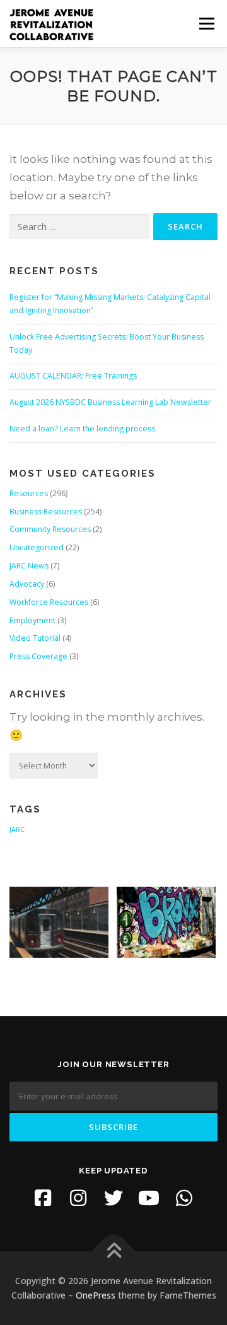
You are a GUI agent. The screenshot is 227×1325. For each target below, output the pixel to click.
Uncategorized (36, 547)
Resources (28, 493)
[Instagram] (78, 1198)
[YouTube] (148, 1198)
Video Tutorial (35, 638)
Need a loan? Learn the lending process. (83, 428)
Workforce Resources (48, 602)
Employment (32, 620)
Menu (205, 23)
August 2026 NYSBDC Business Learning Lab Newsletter (110, 402)
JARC (17, 829)
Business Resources (45, 511)
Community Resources (50, 529)
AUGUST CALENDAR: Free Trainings (73, 375)
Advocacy (26, 584)
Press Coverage (38, 656)
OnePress (95, 1295)
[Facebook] (42, 1198)
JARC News (29, 565)
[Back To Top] (113, 1251)
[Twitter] (113, 1198)
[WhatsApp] (184, 1198)
